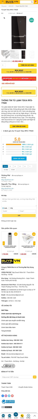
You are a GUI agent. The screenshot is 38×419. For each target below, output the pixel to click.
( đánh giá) (11, 13)
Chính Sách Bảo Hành (8, 327)
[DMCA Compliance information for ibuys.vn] (8, 366)
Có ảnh (13, 169)
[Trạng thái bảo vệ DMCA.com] (6, 407)
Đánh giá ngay (19, 158)
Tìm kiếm (32, 2)
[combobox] (27, 2)
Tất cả (5, 166)
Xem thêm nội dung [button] (19, 126)
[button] (2, 2)
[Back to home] (12, 2)
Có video (6, 169)
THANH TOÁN (6, 383)
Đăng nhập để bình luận (7, 179)
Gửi (19, 215)
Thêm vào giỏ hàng (27, 65)
